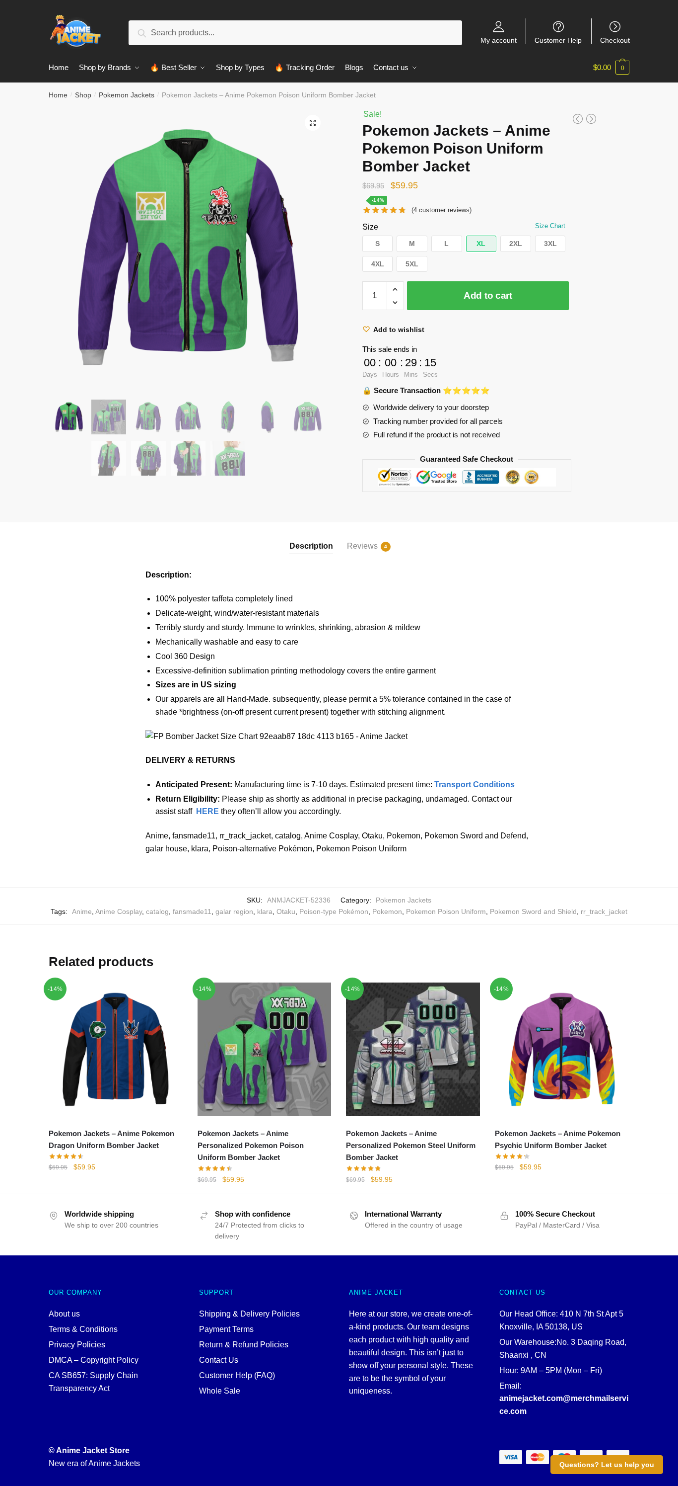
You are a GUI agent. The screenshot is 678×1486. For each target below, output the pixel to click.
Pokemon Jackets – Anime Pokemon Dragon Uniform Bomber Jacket (111, 1139)
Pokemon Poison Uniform (446, 911)
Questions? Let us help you (606, 1465)
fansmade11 (192, 911)
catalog (157, 911)
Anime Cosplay (118, 911)
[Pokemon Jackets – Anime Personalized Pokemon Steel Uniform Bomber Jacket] (413, 1050)
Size (370, 227)
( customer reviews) (441, 210)
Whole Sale (219, 1391)
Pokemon (387, 911)
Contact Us (218, 1360)
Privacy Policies (77, 1344)
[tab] (311, 538)
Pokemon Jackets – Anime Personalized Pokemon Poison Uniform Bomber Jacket (251, 1145)
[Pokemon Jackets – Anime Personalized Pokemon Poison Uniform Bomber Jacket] (265, 1050)
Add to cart (488, 295)
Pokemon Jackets (126, 95)
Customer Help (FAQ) (237, 1375)
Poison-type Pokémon (333, 911)
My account (498, 40)
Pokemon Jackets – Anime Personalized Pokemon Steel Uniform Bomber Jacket (410, 1145)
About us (64, 1314)
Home (58, 95)
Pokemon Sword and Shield (533, 911)
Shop (83, 95)
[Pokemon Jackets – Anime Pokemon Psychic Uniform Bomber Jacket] (562, 1050)
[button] (377, 244)
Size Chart (550, 226)
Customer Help (558, 40)
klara (264, 911)
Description (311, 546)
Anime (82, 911)
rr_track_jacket (604, 911)
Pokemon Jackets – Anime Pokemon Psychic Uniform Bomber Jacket (557, 1139)
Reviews (362, 546)
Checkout (615, 40)
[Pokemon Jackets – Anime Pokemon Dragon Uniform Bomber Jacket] (116, 1050)
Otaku (285, 911)
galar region (234, 911)
